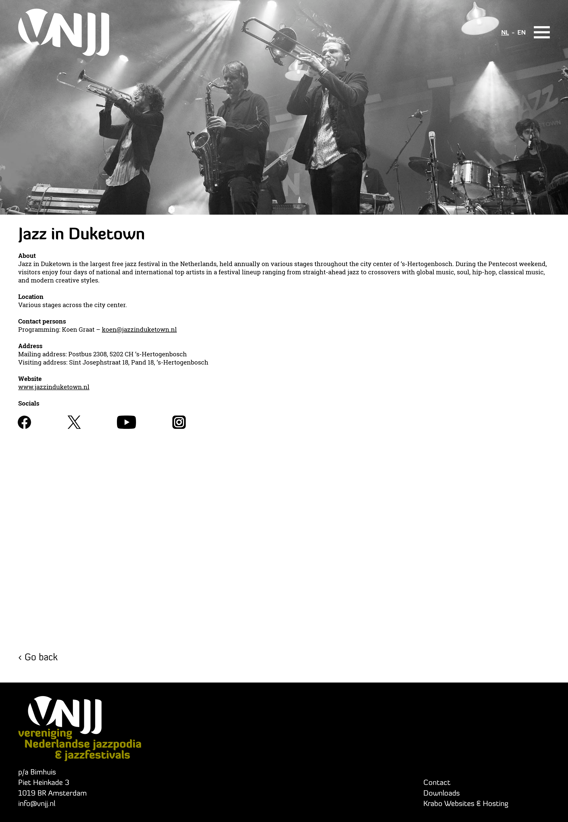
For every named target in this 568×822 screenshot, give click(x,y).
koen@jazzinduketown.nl (139, 329)
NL (505, 32)
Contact (436, 782)
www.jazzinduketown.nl (53, 387)
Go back (41, 656)
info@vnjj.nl (36, 803)
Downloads (441, 792)
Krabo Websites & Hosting (465, 803)
